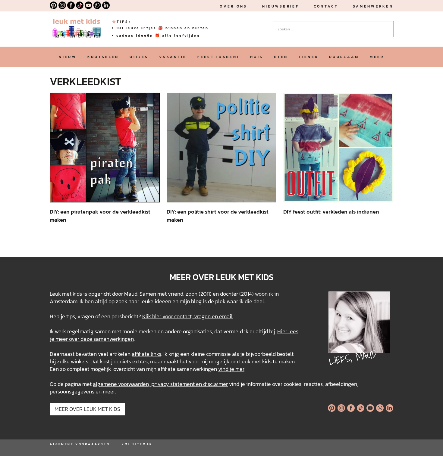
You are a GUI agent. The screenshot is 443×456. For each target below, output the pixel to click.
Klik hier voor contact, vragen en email (187, 316)
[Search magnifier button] (389, 25)
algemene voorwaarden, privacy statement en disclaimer (160, 384)
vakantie (173, 57)
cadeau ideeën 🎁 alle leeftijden (158, 35)
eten (281, 57)
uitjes (139, 57)
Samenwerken (373, 6)
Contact (326, 6)
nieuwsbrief (280, 6)
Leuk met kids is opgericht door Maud (93, 294)
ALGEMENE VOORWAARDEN (80, 444)
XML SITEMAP (136, 444)
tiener (308, 57)
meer (377, 57)
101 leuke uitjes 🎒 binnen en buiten (162, 28)
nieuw (67, 57)
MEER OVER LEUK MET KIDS (87, 409)
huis (256, 57)
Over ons (233, 6)
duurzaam (344, 57)
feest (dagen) (218, 57)
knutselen (103, 57)
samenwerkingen (113, 339)
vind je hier (231, 369)
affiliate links (146, 354)
